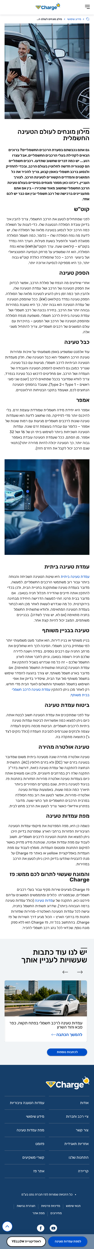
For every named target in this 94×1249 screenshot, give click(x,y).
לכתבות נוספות (67, 1052)
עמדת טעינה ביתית (74, 576)
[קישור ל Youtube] (53, 1228)
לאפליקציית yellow (26, 1241)
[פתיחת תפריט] (87, 7)
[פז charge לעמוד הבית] (47, 1084)
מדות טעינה (44, 900)
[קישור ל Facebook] (40, 1228)
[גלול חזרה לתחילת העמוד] (7, 1226)
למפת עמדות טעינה (68, 1241)
